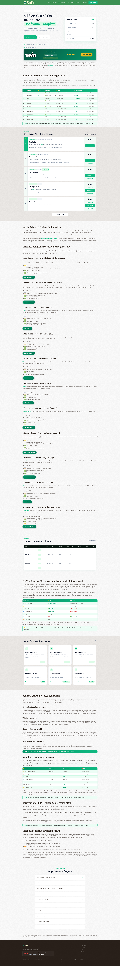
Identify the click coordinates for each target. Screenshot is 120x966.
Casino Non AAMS (52, 2)
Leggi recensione (90, 148)
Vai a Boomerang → (29, 427)
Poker (82, 951)
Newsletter (93, 2)
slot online (50, 65)
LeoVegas (24, 386)
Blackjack (83, 945)
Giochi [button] (77, 2)
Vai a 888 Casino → (28, 353)
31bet (23, 310)
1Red (23, 485)
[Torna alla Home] (28, 2)
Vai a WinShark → (28, 378)
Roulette (83, 947)
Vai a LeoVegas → (28, 402)
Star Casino (25, 261)
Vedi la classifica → (30, 37)
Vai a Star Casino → (28, 277)
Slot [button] (68, 2)
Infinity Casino (25, 436)
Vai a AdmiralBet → (29, 302)
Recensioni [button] (84, 2)
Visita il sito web (86, 54)
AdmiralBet (25, 286)
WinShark (24, 361)
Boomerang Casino (27, 411)
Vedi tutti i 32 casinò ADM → (60, 214)
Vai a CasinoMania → (29, 477)
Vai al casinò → (90, 145)
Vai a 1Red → (27, 502)
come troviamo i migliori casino (49, 238)
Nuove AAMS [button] (61, 2)
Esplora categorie (43, 37)
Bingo (82, 949)
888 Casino (25, 337)
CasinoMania (25, 461)
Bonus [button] (72, 2)
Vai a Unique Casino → (29, 526)
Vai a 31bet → (27, 328)
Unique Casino (25, 510)
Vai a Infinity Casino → (29, 452)
